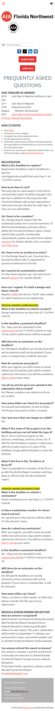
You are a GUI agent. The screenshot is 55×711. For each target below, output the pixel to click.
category (6, 241)
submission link (10, 330)
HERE (11, 130)
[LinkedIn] (30, 51)
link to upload (9, 377)
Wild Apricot (28, 707)
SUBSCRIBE (27, 59)
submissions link (10, 557)
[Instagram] (36, 51)
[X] (25, 51)
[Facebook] (19, 51)
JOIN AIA (27, 68)
